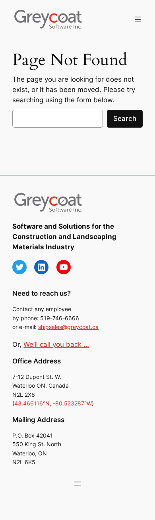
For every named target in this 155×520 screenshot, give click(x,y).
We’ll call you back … (56, 344)
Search (124, 118)
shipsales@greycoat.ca (68, 326)
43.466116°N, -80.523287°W (53, 403)
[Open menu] (138, 19)
